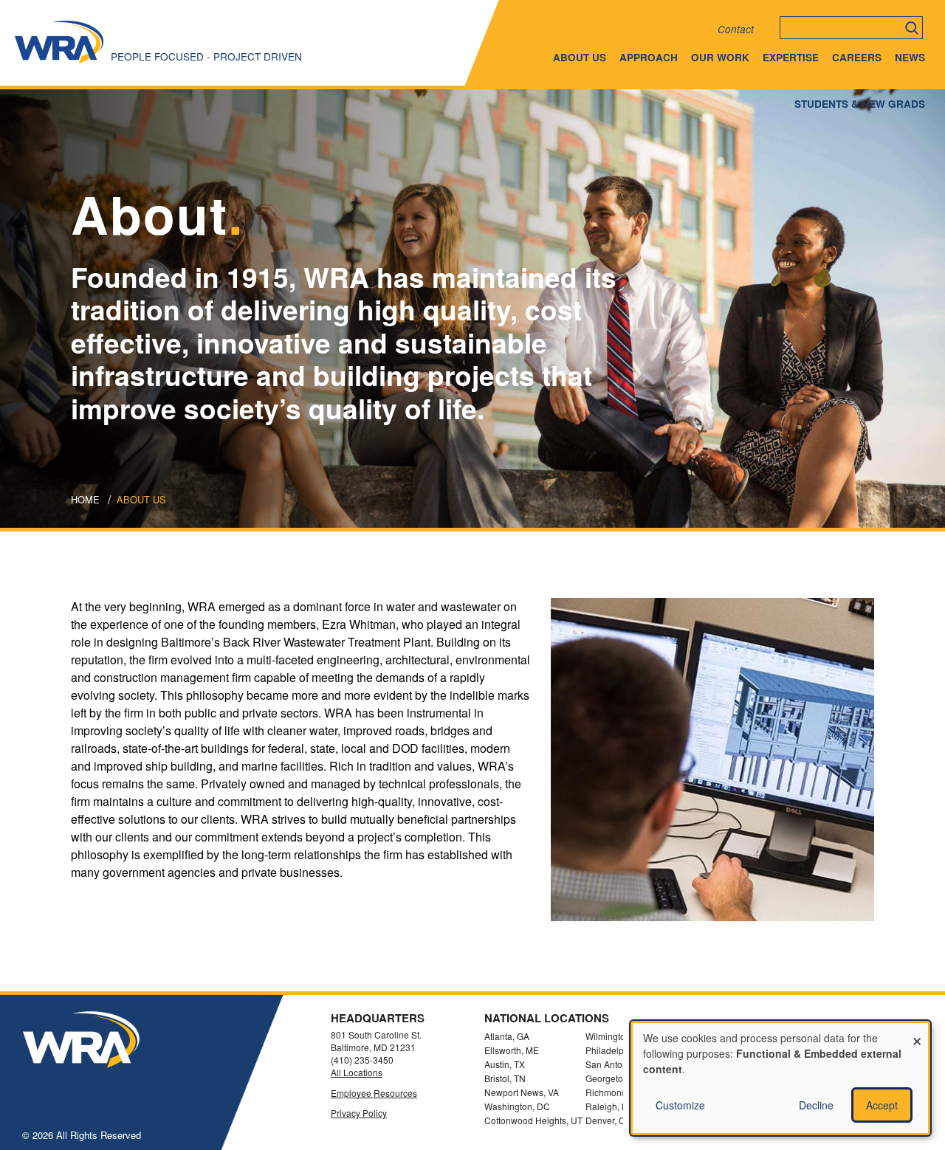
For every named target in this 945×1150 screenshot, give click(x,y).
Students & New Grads (859, 104)
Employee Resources (374, 1093)
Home (85, 499)
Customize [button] (680, 1105)
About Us (579, 57)
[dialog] (780, 1078)
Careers (857, 57)
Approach (648, 57)
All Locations (356, 1072)
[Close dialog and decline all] (917, 1032)
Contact (736, 29)
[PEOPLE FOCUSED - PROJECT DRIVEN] (59, 62)
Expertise (791, 57)
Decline (816, 1105)
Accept (882, 1105)
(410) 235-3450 (362, 1059)
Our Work (720, 57)
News (910, 57)
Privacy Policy (359, 1113)
